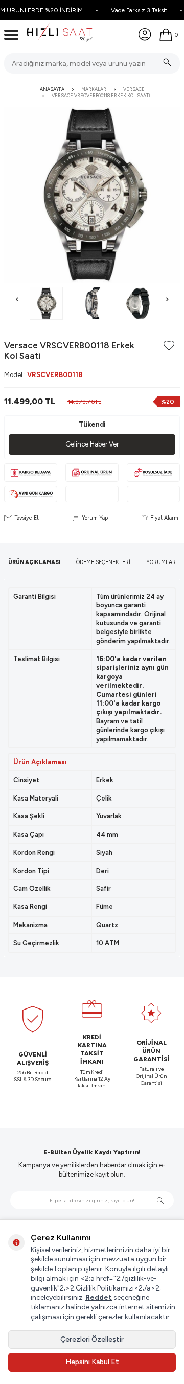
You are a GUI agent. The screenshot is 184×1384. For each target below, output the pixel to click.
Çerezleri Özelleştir (92, 1339)
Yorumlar (161, 562)
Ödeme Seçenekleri (103, 562)
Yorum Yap (95, 517)
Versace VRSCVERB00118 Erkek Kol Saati (101, 95)
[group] (92, 195)
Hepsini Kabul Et (92, 1361)
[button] (17, 300)
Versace (134, 89)
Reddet (98, 1297)
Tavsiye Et (27, 517)
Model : (43, 375)
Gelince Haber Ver (92, 444)
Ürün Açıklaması (34, 562)
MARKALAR (93, 89)
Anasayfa (52, 89)
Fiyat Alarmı (165, 517)
